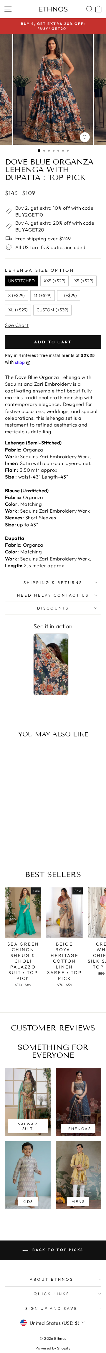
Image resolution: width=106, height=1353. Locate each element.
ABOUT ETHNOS (51, 1279)
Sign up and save (51, 1308)
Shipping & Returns (53, 582)
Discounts (53, 608)
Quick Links (51, 1293)
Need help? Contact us (53, 595)
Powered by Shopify (53, 1348)
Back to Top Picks (57, 1250)
